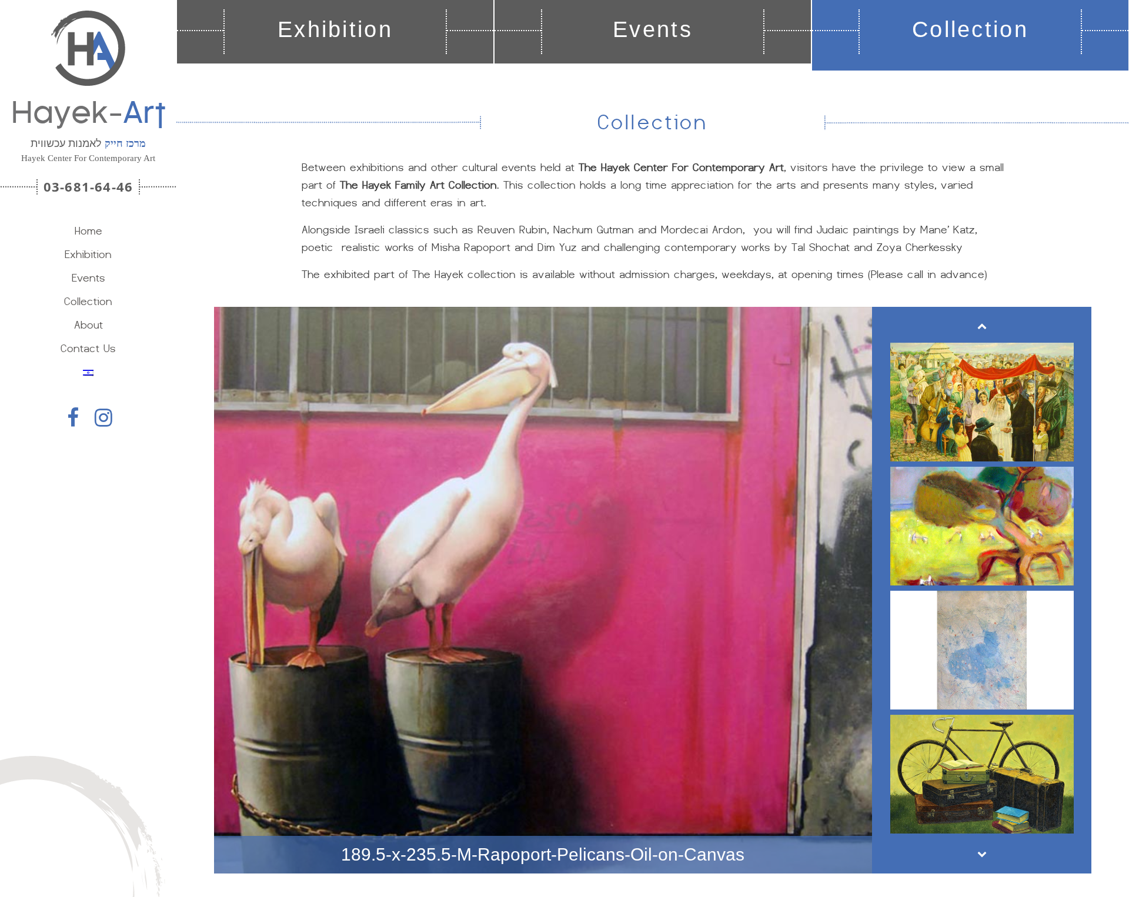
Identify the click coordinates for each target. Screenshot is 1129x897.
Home (88, 231)
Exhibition (88, 254)
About (88, 325)
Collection (88, 301)
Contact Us (88, 348)
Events (88, 278)
